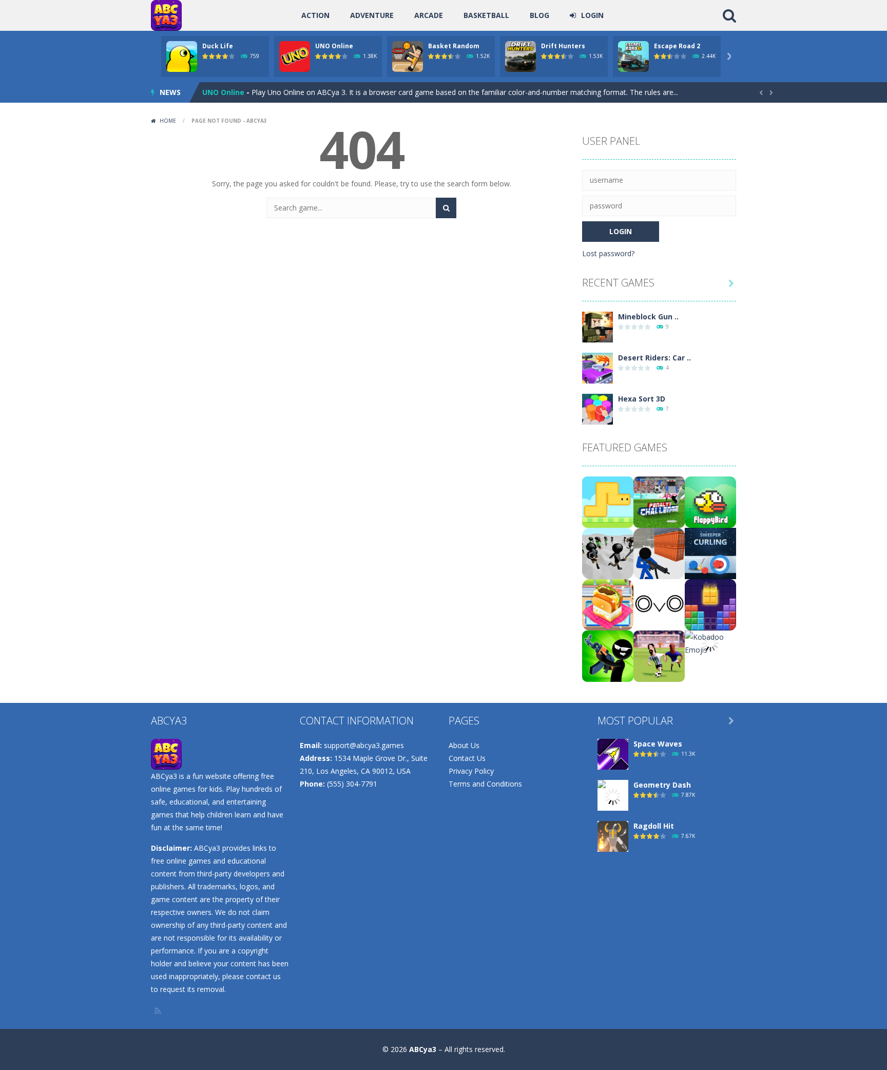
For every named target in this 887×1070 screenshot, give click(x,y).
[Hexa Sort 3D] (597, 408)
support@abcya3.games (364, 745)
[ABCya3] (166, 15)
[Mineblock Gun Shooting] (597, 326)
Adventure (372, 15)
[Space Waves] (612, 753)
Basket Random (453, 46)
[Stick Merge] (607, 655)
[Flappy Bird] (710, 501)
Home (168, 120)
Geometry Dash (662, 785)
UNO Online (334, 46)
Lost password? (608, 253)
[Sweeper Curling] (710, 553)
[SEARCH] (446, 208)
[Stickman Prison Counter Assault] (659, 553)
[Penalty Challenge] (659, 501)
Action (315, 15)
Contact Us (467, 758)
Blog (539, 15)
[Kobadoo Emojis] (710, 642)
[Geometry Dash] (612, 796)
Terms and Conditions (485, 784)
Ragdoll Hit (653, 826)
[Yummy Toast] (607, 604)
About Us (464, 745)
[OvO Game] (659, 604)
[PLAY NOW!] (181, 56)
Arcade (428, 15)
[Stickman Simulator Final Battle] (607, 553)
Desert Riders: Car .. (654, 357)
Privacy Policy (471, 771)
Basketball (486, 15)
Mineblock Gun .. (648, 316)
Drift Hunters (563, 46)
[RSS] (158, 1011)
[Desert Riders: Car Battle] (597, 367)
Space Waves (657, 744)
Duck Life (217, 46)
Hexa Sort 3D (641, 399)
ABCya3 (422, 1049)
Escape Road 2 (677, 46)
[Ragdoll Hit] (612, 835)
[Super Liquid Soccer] (659, 655)
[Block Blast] (710, 604)
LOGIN (592, 15)
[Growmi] (607, 501)
